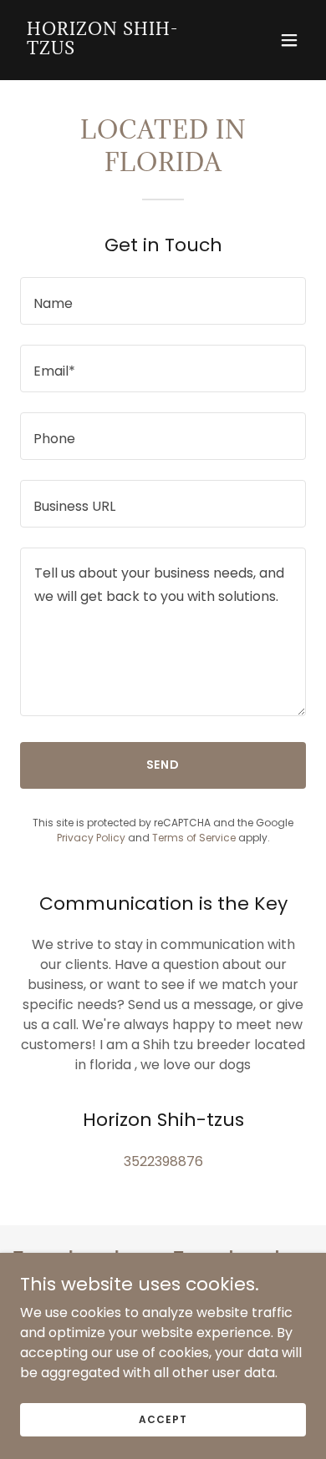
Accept (162, 1418)
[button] (289, 40)
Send (163, 764)
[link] (120, 49)
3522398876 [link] (163, 1161)
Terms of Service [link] (194, 837)
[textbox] (163, 301)
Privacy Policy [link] (91, 837)
